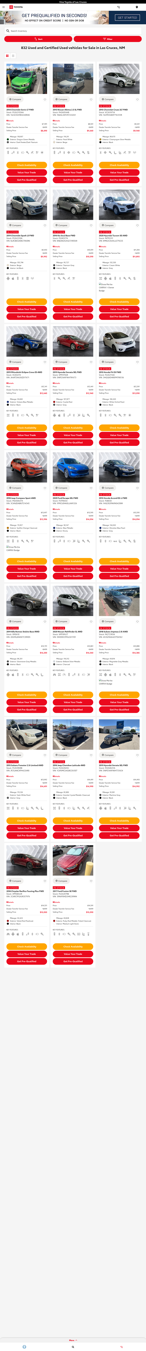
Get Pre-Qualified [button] (26, 179)
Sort (40, 39)
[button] (26, 165)
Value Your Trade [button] (27, 172)
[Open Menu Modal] (3, 7)
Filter (109, 39)
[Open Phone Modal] (119, 7)
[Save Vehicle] (45, 99)
